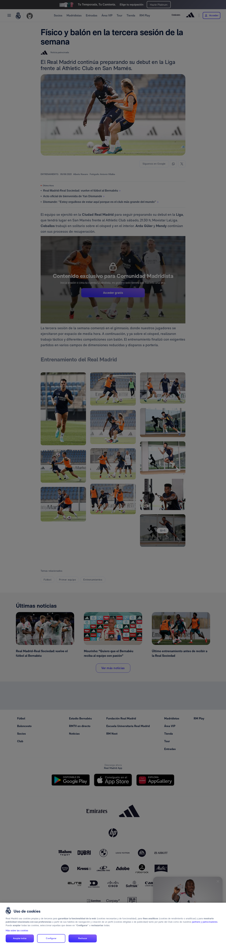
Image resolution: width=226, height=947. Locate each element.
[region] (113, 925)
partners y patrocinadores (204, 922)
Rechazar (82, 938)
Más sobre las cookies (17, 930)
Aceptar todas (19, 938)
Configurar (51, 938)
